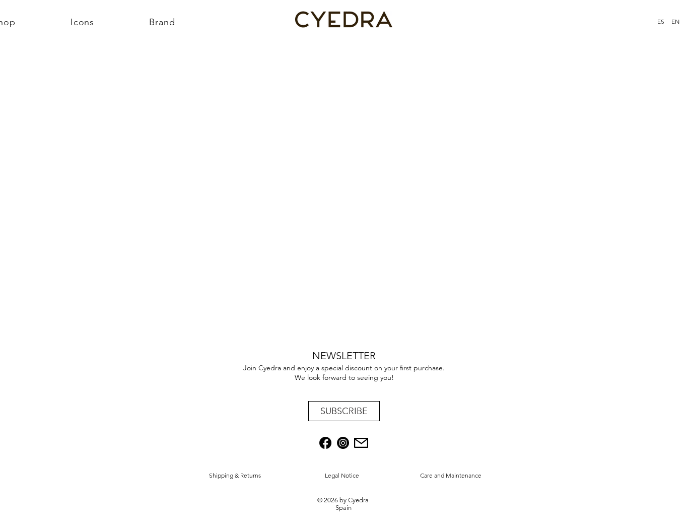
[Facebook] (325, 443)
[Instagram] (343, 443)
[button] (344, 411)
